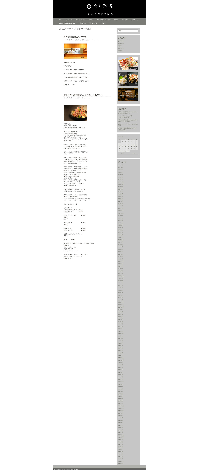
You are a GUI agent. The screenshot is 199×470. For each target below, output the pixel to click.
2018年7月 (120, 367)
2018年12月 (121, 355)
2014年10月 (121, 463)
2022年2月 (120, 271)
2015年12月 (121, 435)
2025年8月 (120, 189)
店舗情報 (116, 19)
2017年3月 (120, 398)
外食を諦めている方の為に (104, 19)
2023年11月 (121, 239)
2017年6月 (120, 391)
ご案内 (82, 40)
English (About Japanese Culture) (67, 23)
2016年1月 (120, 432)
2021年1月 (120, 300)
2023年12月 (121, 237)
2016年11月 (121, 408)
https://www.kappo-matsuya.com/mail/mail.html (77, 198)
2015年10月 (121, 439)
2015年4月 (120, 451)
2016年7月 (120, 418)
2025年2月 (120, 203)
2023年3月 (120, 254)
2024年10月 (121, 213)
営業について (121, 50)
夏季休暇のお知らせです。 (76, 37)
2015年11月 (121, 437)
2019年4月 (120, 345)
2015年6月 (120, 447)
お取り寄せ (125, 19)
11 (131, 144)
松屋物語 (133, 19)
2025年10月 (121, 184)
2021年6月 (120, 288)
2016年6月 (120, 420)
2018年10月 (121, 360)
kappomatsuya (96, 40)
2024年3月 (120, 230)
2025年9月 (120, 186)
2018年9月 (120, 362)
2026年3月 (120, 174)
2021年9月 (120, 280)
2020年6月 (120, 316)
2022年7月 (120, 266)
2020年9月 (120, 309)
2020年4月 (120, 321)
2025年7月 (120, 191)
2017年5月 (120, 394)
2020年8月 (120, 312)
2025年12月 (121, 182)
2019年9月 (120, 336)
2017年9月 (120, 384)
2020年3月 (120, 324)
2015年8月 (120, 442)
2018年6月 (120, 369)
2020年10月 (121, 307)
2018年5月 (120, 372)
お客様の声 (121, 43)
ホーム (61, 19)
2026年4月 (120, 172)
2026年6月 (120, 167)
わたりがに (87, 40)
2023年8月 (120, 244)
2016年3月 (120, 427)
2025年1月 (120, 206)
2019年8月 (120, 338)
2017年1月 (120, 403)
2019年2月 (120, 350)
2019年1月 (120, 353)
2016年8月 (120, 415)
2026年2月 (120, 177)
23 (125, 148)
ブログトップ (69, 19)
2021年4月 (120, 292)
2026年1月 (120, 179)
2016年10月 (121, 410)
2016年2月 (120, 430)
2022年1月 (120, 273)
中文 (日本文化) (93, 23)
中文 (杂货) (103, 23)
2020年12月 (121, 302)
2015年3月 (120, 454)
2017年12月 (121, 379)
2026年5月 (120, 170)
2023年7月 (120, 247)
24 (128, 148)
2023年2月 (120, 256)
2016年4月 (120, 425)
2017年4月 (120, 396)
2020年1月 (120, 329)
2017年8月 (120, 386)
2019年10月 (121, 333)
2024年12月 (121, 208)
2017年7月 (120, 389)
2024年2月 (120, 232)
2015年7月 (120, 444)
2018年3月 (120, 377)
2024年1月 (120, 235)
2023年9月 (120, 242)
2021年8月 (120, 283)
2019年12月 (121, 331)
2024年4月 (120, 227)
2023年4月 (120, 251)
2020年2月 (120, 326)
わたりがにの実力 (81, 19)
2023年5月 (120, 249)
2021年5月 (120, 290)
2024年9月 (120, 215)
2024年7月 (120, 220)
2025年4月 (120, 198)
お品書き (91, 19)
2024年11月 (121, 210)
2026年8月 (120, 165)
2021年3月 (120, 295)
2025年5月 (120, 196)
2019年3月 (120, 348)
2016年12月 (121, 406)
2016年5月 (120, 422)
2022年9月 (120, 263)
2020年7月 (120, 314)
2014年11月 (121, 461)
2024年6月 (120, 223)
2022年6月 (120, 268)
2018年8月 (120, 365)
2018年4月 (120, 374)
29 (122, 151)
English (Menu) (82, 23)
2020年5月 (120, 319)
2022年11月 (121, 261)
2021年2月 (120, 297)
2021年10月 (121, 278)
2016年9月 (120, 413)
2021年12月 (121, 276)
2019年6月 (120, 341)
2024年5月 (120, 225)
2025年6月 (120, 194)
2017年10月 (121, 382)
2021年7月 (120, 285)
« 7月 (122, 153)
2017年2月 (120, 401)
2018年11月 (121, 357)
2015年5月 (120, 449)
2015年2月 (120, 456)
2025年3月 (120, 201)
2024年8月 (120, 218)
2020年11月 (121, 304)
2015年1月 (120, 459)
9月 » (134, 153)
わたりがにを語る (63, 469)
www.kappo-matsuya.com (70, 251)
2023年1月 (120, 259)
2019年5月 (120, 343)
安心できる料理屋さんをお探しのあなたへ (83, 95)
